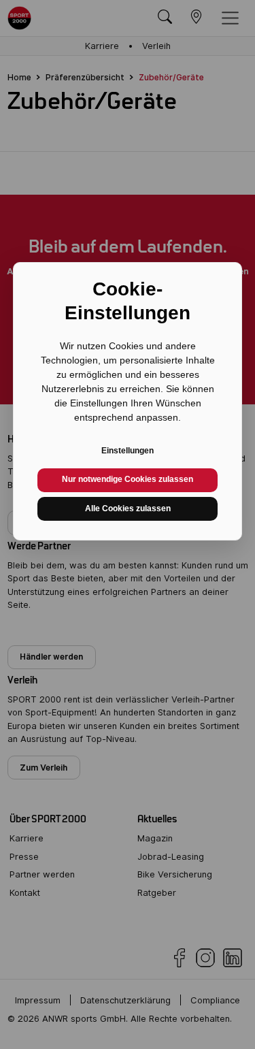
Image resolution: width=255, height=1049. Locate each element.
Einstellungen (127, 450)
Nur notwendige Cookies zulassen (127, 479)
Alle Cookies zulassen (128, 508)
